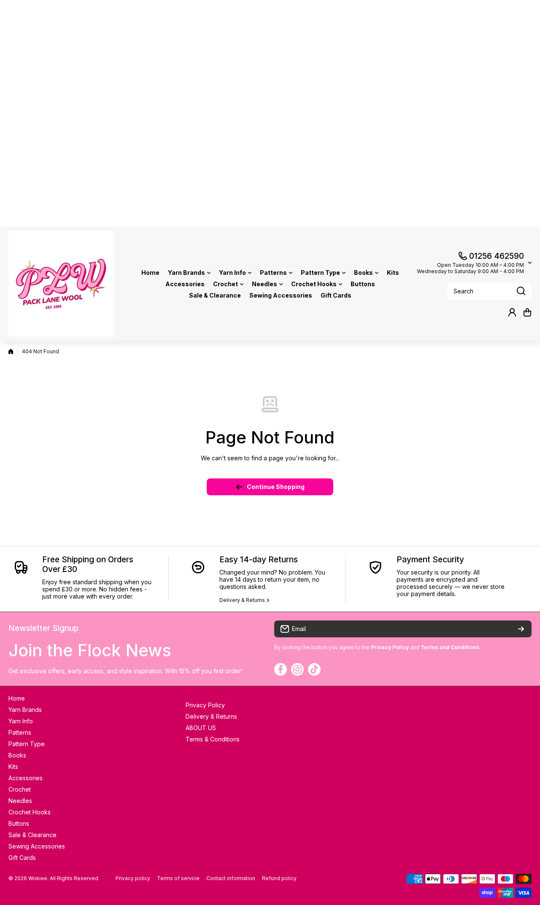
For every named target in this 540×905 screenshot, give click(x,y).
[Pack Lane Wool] (61, 283)
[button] (527, 312)
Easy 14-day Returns (258, 559)
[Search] (521, 291)
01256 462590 (496, 256)
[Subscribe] (521, 628)
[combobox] (489, 291)
